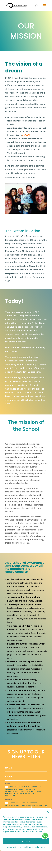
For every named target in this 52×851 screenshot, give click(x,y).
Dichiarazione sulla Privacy (34, 847)
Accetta (26, 841)
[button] (47, 811)
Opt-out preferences (14, 847)
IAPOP (35, 311)
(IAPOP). (26, 135)
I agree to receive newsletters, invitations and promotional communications (26, 804)
